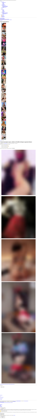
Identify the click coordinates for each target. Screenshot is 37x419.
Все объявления (4, 5)
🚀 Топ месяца (4, 19)
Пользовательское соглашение (10, 402)
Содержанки (10, 19)
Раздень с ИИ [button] (2, 7)
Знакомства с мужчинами (5, 12)
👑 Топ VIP (1, 19)
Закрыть (2, 417)
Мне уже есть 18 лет (2, 413)
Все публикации (4, 2)
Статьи (3, 3)
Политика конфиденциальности (3, 402)
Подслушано (4, 4)
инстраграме (5, 143)
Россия (2, 8)
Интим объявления (4, 13)
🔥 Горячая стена (7, 19)
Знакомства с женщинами (5, 6)
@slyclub (14, 415)
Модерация (1, 399)
